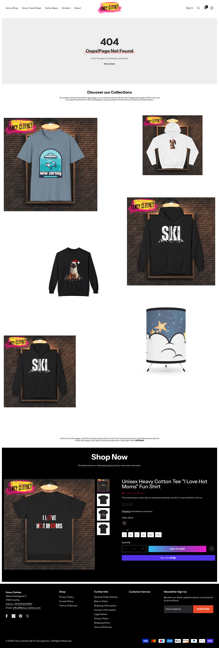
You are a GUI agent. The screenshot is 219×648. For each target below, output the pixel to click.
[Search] (198, 8)
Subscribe (203, 609)
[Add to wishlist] (211, 548)
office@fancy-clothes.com (27, 607)
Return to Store (109, 64)
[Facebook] (6, 616)
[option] (49, 524)
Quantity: (126, 542)
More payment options (168, 564)
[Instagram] (13, 616)
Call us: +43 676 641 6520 (19, 603)
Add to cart (177, 549)
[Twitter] (27, 616)
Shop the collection (12, 222)
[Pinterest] (20, 616)
